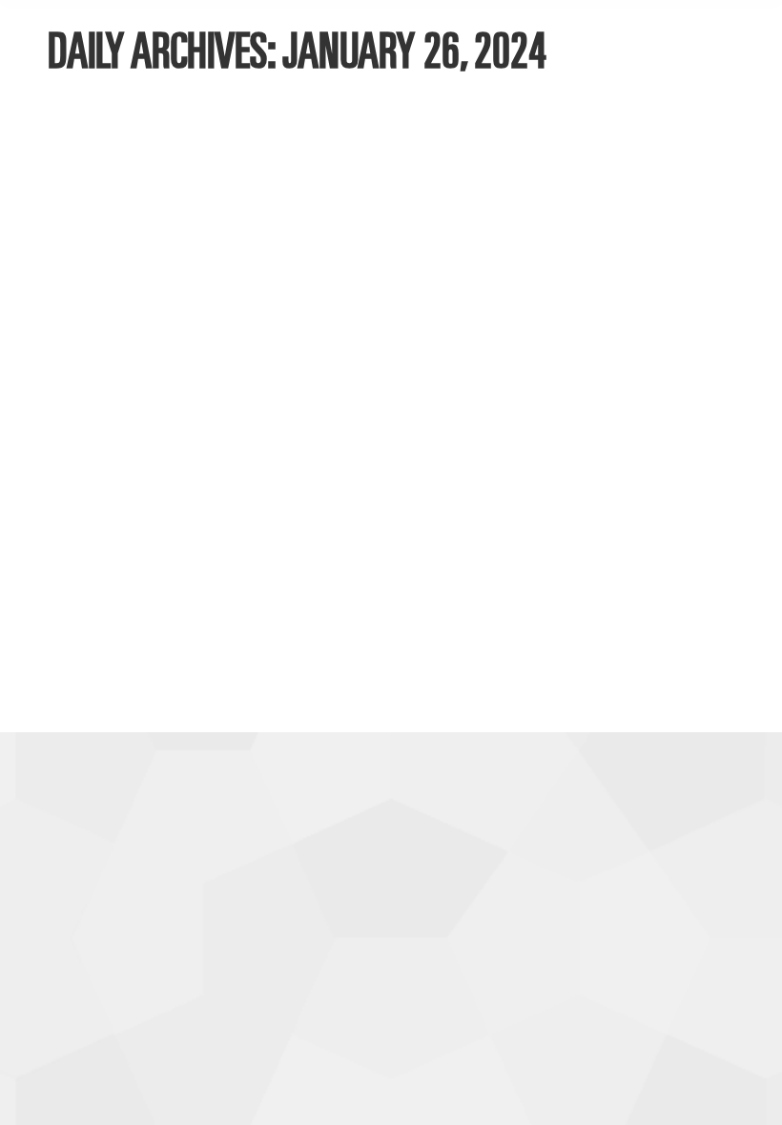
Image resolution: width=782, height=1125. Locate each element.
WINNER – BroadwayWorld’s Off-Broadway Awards (359, 559)
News (89, 592)
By (184, 592)
